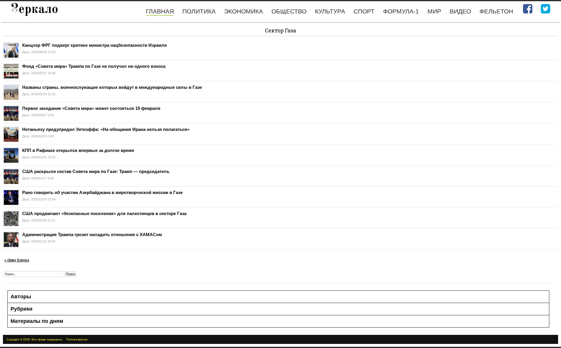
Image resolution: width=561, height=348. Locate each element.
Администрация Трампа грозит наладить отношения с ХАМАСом (92, 234)
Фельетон (496, 11)
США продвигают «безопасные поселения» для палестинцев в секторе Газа (104, 213)
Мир (434, 11)
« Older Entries (16, 260)
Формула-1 (401, 11)
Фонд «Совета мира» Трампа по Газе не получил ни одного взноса (93, 66)
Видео (460, 11)
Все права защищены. (47, 339)
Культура (330, 11)
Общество (289, 11)
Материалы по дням (37, 321)
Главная (160, 11)
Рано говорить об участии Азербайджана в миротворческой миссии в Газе (102, 192)
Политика (199, 11)
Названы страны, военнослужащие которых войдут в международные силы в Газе (112, 87)
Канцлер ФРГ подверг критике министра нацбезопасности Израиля (94, 45)
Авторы (21, 296)
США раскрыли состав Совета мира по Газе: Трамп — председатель (95, 171)
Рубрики (21, 309)
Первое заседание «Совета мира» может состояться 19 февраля (91, 108)
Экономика (243, 11)
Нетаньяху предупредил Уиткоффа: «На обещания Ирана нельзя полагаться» (106, 129)
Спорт (364, 11)
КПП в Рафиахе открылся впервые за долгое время (78, 150)
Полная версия (76, 339)
